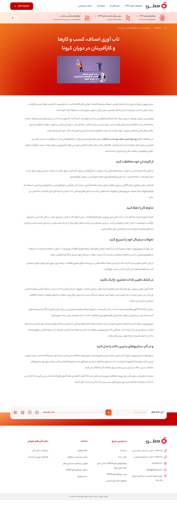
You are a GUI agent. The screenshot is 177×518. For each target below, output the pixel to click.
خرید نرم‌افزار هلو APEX (117, 474)
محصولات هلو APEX (133, 6)
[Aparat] (23, 412)
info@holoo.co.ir (154, 469)
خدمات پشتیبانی (85, 6)
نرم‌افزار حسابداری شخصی (116, 481)
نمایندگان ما (115, 6)
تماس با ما (122, 457)
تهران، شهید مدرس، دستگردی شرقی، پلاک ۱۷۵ (147, 478)
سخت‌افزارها (82, 476)
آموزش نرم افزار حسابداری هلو (75, 463)
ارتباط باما (101, 6)
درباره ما (123, 450)
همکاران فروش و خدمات (38, 457)
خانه (165, 28)
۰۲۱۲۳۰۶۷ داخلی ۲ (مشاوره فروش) (148, 457)
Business (157, 28)
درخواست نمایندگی (40, 450)
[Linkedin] (15, 412)
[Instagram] (30, 412)
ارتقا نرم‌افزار (83, 450)
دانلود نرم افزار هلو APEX (77, 470)
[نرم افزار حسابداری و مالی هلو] (156, 6)
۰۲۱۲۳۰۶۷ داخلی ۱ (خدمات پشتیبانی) (147, 450)
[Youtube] (37, 412)
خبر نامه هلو (157, 412)
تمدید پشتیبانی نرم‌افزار (78, 457)
